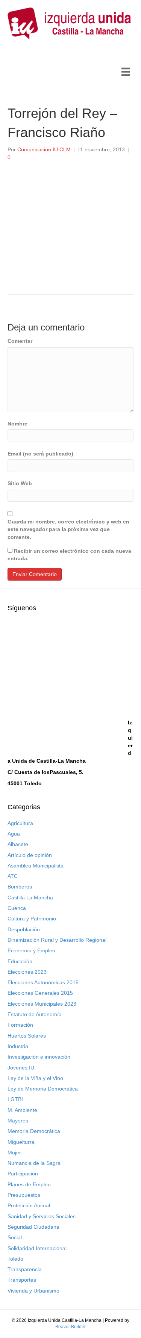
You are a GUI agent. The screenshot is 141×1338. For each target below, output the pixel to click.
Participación (23, 1174)
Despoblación (24, 929)
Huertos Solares (27, 1036)
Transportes (22, 1280)
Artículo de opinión (30, 855)
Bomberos (20, 887)
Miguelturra (21, 1142)
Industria (18, 1046)
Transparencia (25, 1269)
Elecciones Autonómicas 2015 (43, 982)
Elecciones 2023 (27, 972)
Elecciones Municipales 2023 (42, 1004)
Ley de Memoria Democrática (43, 1089)
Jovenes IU (21, 1068)
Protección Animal (29, 1205)
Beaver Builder (70, 1326)
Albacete (18, 844)
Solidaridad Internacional (37, 1248)
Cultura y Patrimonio (32, 919)
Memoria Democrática (34, 1131)
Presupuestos (24, 1195)
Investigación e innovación (39, 1057)
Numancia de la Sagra (34, 1163)
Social (15, 1237)
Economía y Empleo (31, 950)
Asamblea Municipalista (36, 866)
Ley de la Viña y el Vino (35, 1078)
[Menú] (125, 72)
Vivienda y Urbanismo (33, 1291)
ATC (13, 876)
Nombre (17, 424)
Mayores (18, 1121)
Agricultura (20, 823)
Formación (20, 1025)
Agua (14, 834)
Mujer (14, 1152)
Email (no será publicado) (40, 454)
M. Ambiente (22, 1110)
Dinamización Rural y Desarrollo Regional (57, 940)
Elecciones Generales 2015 (40, 993)
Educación (20, 961)
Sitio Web (20, 483)
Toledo (15, 1259)
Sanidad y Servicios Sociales (42, 1216)
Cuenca (17, 908)
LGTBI (15, 1099)
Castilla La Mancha (30, 898)
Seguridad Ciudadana (33, 1227)
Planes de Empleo (29, 1184)
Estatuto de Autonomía (35, 1014)
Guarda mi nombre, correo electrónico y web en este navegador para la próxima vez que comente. (68, 529)
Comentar (20, 341)
